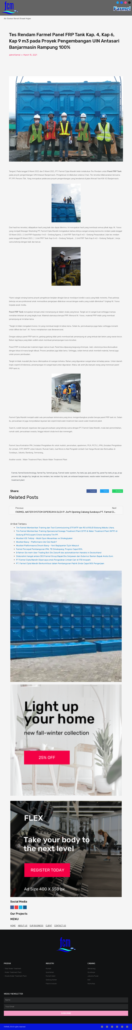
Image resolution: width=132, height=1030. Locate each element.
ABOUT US (22, 925)
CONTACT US (60, 925)
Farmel (14, 473)
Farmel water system (67, 473)
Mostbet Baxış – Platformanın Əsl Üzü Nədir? (36, 542)
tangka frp (26, 476)
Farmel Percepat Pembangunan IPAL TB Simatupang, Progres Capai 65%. (49, 549)
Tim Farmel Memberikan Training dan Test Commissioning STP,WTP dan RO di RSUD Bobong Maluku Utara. (65, 527)
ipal (89, 473)
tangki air (35, 476)
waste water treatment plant (102, 476)
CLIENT (49, 925)
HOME (13, 925)
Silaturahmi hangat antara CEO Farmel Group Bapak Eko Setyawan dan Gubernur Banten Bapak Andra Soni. (64, 556)
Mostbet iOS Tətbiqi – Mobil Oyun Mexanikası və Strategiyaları (44, 538)
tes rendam (45, 476)
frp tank (80, 473)
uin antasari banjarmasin (78, 476)
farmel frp (41, 473)
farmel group (51, 473)
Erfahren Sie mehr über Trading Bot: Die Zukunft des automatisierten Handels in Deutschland (58, 552)
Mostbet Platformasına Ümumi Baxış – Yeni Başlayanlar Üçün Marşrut (47, 545)
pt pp (115, 473)
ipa (86, 473)
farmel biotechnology (27, 473)
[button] (108, 4)
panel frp (95, 473)
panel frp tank (106, 473)
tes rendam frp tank (59, 476)
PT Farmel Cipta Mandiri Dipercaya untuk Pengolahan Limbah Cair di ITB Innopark (53, 560)
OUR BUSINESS (36, 925)
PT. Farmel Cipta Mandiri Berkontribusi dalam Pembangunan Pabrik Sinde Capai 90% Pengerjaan (60, 563)
